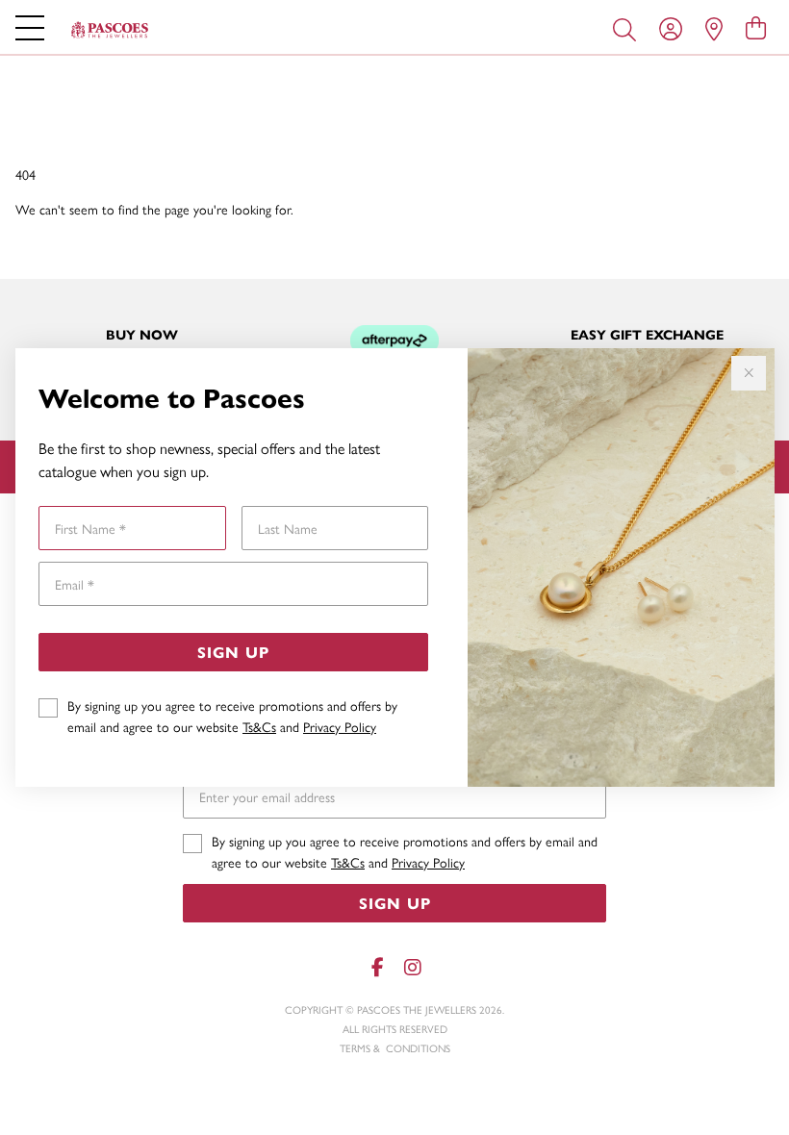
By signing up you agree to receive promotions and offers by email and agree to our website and (232, 715)
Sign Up (233, 652)
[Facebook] (377, 967)
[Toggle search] (628, 28)
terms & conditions (395, 1048)
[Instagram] (411, 967)
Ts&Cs (259, 726)
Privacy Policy (339, 726)
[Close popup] (748, 373)
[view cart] (756, 27)
